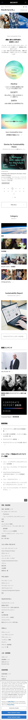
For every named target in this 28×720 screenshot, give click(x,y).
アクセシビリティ (6, 620)
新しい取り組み (5, 538)
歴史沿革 (4, 565)
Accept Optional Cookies (14, 717)
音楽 (3, 519)
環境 (3, 612)
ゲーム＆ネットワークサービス (9, 511)
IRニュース (4, 676)
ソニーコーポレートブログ (8, 558)
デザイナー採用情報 (6, 644)
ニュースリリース (6, 555)
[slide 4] (16, 188)
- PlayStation (5, 514)
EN (26, 7)
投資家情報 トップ (6, 674)
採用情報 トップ (5, 659)
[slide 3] (12, 188)
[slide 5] (20, 188)
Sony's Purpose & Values (8, 551)
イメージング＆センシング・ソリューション (12, 533)
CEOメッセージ (5, 553)
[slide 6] (23, 188)
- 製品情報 (4, 528)
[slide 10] (16, 191)
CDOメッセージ (5, 583)
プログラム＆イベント (7, 588)
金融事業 (4, 536)
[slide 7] (4, 191)
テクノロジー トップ (7, 580)
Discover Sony (5, 664)
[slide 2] (8, 188)
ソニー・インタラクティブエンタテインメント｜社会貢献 (15, 463)
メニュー (23, 10)
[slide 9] (12, 191)
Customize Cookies (14, 708)
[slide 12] (23, 191)
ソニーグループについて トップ (9, 548)
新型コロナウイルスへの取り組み (10, 622)
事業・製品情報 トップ (7, 509)
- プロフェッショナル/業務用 (9, 531)
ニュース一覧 (5, 647)
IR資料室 (4, 679)
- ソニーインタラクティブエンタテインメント (13, 516)
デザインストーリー (6, 637)
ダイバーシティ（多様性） (8, 617)
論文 (3, 593)
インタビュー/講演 (6, 639)
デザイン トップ (5, 632)
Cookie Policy (10, 701)
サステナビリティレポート (8, 610)
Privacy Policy (10, 704)
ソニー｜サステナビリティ (10, 479)
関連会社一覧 (5, 570)
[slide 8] (8, 191)
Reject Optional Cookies (14, 712)
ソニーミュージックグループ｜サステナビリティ (15, 468)
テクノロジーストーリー (8, 585)
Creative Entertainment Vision (10, 560)
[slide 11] (20, 191)
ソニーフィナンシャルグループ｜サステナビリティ (15, 489)
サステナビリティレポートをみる (13, 336)
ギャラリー (4, 642)
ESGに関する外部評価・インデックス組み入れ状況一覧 (15, 435)
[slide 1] (4, 188)
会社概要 (4, 568)
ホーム (2, 6)
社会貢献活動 (5, 615)
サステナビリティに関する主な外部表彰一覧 (15, 430)
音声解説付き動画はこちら (12, 135)
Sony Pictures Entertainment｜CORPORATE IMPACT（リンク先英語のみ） (14, 474)
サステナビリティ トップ (8, 603)
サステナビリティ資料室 (10, 439)
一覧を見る (13, 205)
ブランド (4, 563)
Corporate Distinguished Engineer (11, 590)
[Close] (26, 683)
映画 (3, 521)
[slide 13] (14, 194)
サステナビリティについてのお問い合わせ (15, 442)
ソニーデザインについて (8, 634)
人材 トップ (4, 657)
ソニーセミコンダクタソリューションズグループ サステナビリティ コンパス (15, 483)
